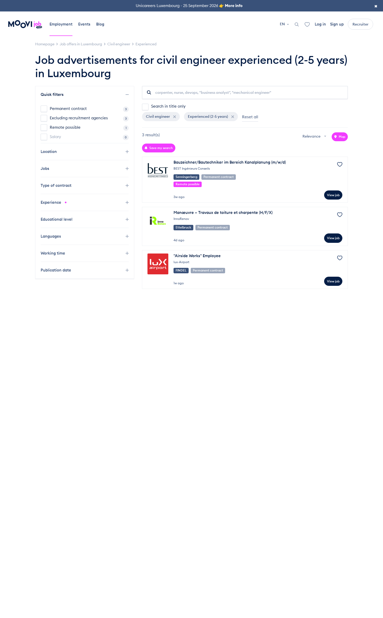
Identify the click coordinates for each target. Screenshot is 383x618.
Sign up (337, 24)
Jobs (45, 168)
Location (49, 151)
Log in (320, 24)
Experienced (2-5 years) (208, 116)
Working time (53, 253)
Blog (100, 24)
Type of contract (56, 185)
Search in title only (168, 106)
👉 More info (231, 5)
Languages (51, 236)
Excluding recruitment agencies (88, 117)
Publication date (56, 270)
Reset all (250, 116)
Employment (61, 24)
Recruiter (360, 24)
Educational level (57, 219)
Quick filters (53, 94)
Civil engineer (158, 116)
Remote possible (88, 127)
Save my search (161, 148)
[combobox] (315, 136)
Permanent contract (88, 108)
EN (283, 24)
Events (84, 24)
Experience (51, 202)
